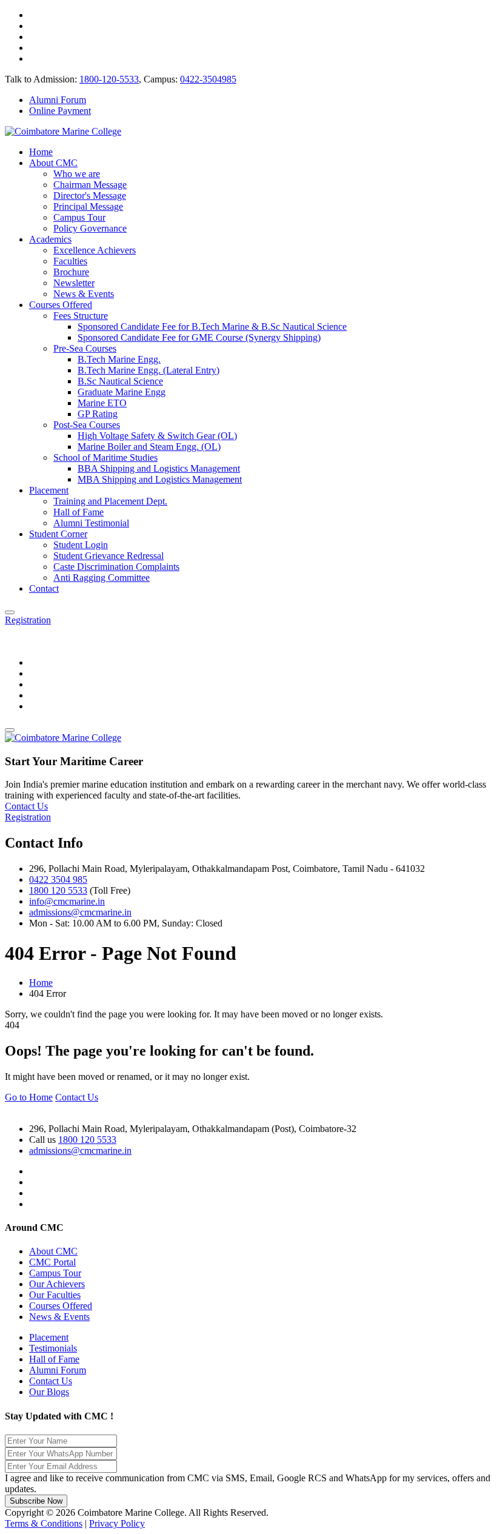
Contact (44, 588)
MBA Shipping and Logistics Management (160, 479)
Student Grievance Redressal (108, 556)
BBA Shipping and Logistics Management (159, 468)
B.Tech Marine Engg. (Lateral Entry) (148, 370)
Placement (48, 490)
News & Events (83, 294)
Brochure (71, 272)
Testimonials (53, 1348)
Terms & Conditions (43, 1523)
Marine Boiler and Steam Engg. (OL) (149, 446)
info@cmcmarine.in (67, 901)
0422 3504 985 (58, 879)
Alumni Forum (57, 100)
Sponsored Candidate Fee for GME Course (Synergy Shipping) (199, 337)
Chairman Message (90, 184)
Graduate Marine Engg (121, 392)
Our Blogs (49, 1392)
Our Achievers (57, 1284)
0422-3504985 (208, 79)
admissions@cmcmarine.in (80, 912)
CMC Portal (52, 1262)
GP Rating (98, 414)
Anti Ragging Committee (101, 577)
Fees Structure (80, 315)
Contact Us (50, 1381)
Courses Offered (60, 305)
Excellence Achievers (94, 250)
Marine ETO (102, 403)
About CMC (53, 163)
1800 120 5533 (58, 890)
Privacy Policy (117, 1523)
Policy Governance (90, 228)
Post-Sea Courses (86, 425)
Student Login (80, 545)
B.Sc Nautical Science (120, 381)
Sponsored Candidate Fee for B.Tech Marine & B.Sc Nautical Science (212, 326)
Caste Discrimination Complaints (116, 566)
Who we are (76, 174)
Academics (50, 239)
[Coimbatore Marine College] (63, 131)
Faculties (70, 261)
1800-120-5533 (109, 79)
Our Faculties (55, 1295)
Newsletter (74, 283)
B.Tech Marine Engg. (119, 359)
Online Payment (60, 111)
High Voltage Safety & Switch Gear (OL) (157, 435)
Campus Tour (79, 217)
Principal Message (88, 206)
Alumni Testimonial (91, 523)
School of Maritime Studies (105, 457)
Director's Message (89, 195)
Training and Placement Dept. (110, 501)
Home (41, 152)
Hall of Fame (78, 512)
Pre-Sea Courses (84, 348)
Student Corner (58, 534)
